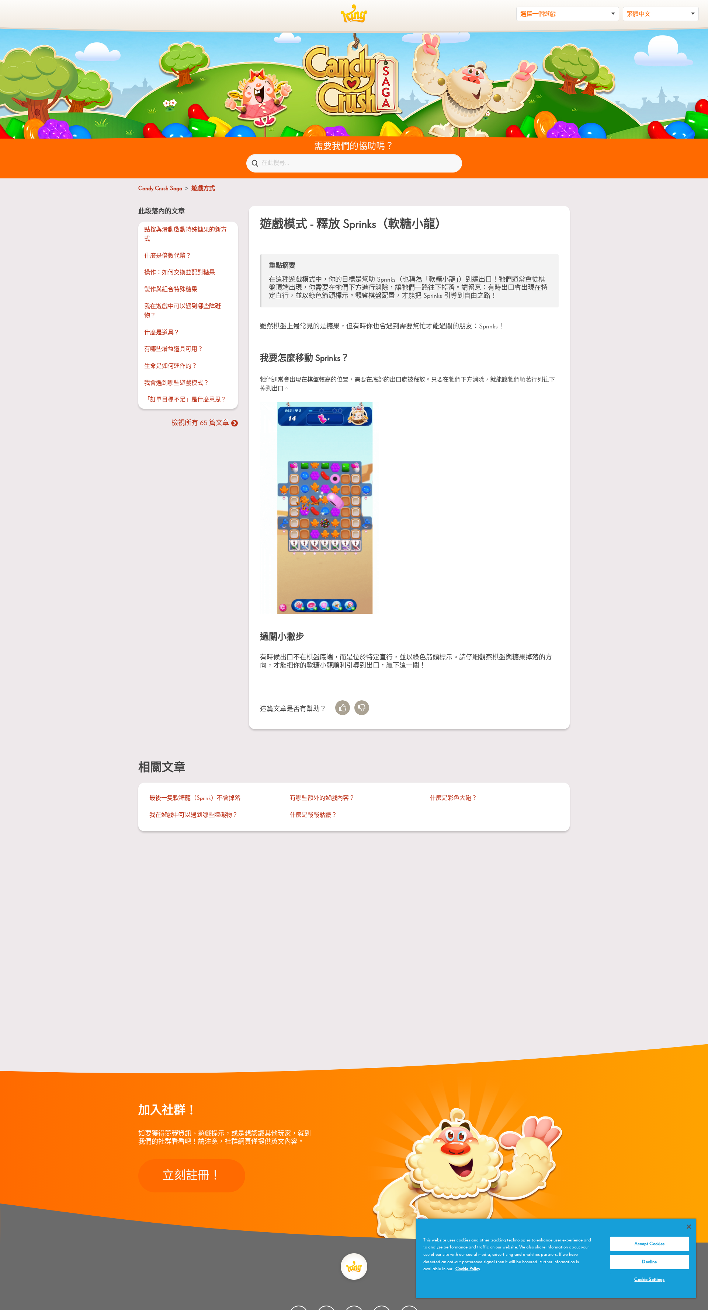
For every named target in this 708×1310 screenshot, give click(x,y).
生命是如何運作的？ (170, 366)
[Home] (354, 13)
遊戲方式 (203, 189)
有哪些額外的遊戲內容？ (322, 798)
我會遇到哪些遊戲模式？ (176, 383)
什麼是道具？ (162, 333)
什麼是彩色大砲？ (453, 798)
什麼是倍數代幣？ (167, 256)
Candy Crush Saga (160, 189)
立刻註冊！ (191, 1176)
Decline (649, 1262)
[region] (556, 1258)
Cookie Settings (649, 1279)
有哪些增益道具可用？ (173, 349)
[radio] (342, 707)
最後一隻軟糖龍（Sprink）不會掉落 (194, 798)
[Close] (689, 1226)
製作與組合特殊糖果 (170, 290)
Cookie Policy (467, 1269)
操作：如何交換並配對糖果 (179, 273)
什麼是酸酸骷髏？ (313, 815)
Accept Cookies (650, 1243)
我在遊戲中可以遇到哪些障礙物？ (182, 311)
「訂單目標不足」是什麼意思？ (185, 400)
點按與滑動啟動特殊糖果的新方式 (185, 235)
